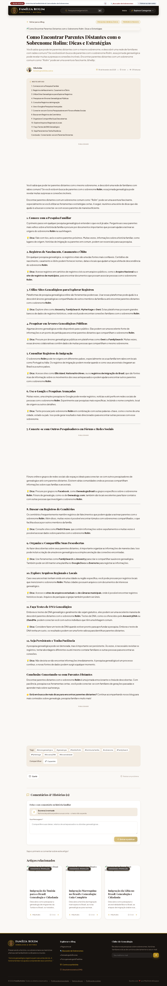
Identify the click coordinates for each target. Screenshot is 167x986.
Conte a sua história (70, 965)
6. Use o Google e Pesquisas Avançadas (46, 107)
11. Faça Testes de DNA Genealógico (45, 127)
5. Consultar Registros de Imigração (45, 102)
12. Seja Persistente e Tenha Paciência (46, 131)
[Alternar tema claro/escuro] (105, 3)
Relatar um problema (131, 776)
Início (124, 11)
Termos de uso (77, 981)
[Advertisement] (83, 163)
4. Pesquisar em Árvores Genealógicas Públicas (50, 98)
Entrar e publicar (127, 839)
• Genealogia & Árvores (69, 955)
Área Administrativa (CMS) (72, 970)
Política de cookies (93, 981)
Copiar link (51, 761)
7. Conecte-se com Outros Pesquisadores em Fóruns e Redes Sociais (58, 111)
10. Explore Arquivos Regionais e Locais (46, 123)
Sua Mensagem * (36, 819)
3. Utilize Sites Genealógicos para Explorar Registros (51, 94)
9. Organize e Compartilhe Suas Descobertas (49, 119)
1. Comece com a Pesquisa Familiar (45, 86)
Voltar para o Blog (36, 22)
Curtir (34, 776)
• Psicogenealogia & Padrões (71, 959)
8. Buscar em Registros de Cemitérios (46, 115)
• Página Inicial (65, 947)
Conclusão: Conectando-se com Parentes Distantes (52, 135)
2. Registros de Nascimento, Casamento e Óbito (50, 90)
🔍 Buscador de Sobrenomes (122, 4)
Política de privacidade (60, 981)
